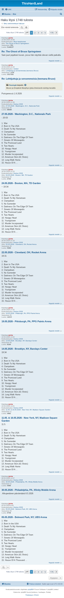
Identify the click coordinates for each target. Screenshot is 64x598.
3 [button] (38, 32)
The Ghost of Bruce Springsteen (17, 43)
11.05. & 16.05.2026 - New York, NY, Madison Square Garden (28, 410)
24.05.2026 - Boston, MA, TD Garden (19, 175)
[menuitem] (8, 9)
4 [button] (41, 32)
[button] (27, 33)
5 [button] (45, 32)
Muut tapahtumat (20, 41)
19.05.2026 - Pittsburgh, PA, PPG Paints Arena (23, 313)
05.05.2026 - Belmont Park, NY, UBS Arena (21, 509)
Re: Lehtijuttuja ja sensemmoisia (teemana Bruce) (28, 78)
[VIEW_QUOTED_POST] (25, 85)
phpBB (30, 589)
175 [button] (51, 32)
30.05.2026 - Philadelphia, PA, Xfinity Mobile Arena (24, 482)
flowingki (13, 85)
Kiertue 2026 (18, 104)
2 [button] (34, 32)
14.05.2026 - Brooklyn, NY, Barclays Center (21, 341)
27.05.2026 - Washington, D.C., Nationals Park (22, 106)
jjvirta (11, 38)
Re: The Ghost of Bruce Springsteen (21, 51)
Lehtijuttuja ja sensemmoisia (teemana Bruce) (22, 71)
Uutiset (16, 69)
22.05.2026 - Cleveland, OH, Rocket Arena (21, 244)
